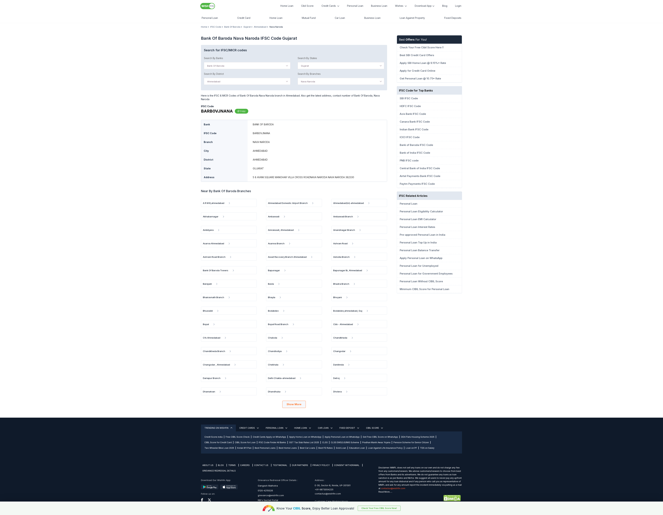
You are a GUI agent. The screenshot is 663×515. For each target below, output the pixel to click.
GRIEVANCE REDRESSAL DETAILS (219, 470)
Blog (444, 5)
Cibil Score (307, 5)
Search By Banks (213, 58)
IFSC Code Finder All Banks (272, 442)
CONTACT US (261, 465)
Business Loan (379, 5)
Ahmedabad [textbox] (213, 81)
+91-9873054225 (324, 489)
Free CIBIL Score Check (238, 437)
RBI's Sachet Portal (268, 500)
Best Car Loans (307, 448)
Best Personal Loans (265, 448)
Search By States (307, 58)
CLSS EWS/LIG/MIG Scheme (345, 442)
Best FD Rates (325, 448)
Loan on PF (411, 448)
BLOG (221, 465)
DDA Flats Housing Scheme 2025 (417, 437)
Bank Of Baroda (232, 27)
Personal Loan (355, 5)
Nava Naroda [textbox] (308, 81)
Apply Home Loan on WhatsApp (305, 437)
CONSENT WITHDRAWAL (346, 465)
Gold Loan (341, 448)
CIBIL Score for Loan (245, 442)
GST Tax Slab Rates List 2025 (304, 442)
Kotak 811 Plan (244, 448)
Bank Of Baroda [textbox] (215, 65)
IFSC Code (215, 27)
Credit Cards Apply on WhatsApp (269, 437)
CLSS (325, 442)
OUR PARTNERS (300, 465)
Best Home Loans (288, 448)
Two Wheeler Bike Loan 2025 (219, 448)
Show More (294, 404)
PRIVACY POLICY (321, 465)
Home (204, 27)
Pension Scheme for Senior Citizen (411, 442)
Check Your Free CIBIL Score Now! (379, 508)
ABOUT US (207, 465)
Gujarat (247, 27)
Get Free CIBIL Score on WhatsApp (380, 437)
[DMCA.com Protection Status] (419, 498)
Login (458, 5)
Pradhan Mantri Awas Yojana (376, 442)
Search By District (214, 73)
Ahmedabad (260, 27)
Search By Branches (309, 73)
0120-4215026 (265, 490)
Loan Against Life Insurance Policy (385, 448)
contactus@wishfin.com (328, 493)
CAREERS (245, 465)
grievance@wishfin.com (271, 495)
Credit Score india (213, 437)
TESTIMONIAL (280, 465)
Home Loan (286, 5)
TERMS (232, 465)
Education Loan (357, 448)
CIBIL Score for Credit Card (218, 442)
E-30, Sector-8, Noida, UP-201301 (332, 485)
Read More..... (385, 491)
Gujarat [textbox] (305, 65)
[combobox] (247, 65)
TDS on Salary (427, 448)
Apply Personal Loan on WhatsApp (342, 437)
